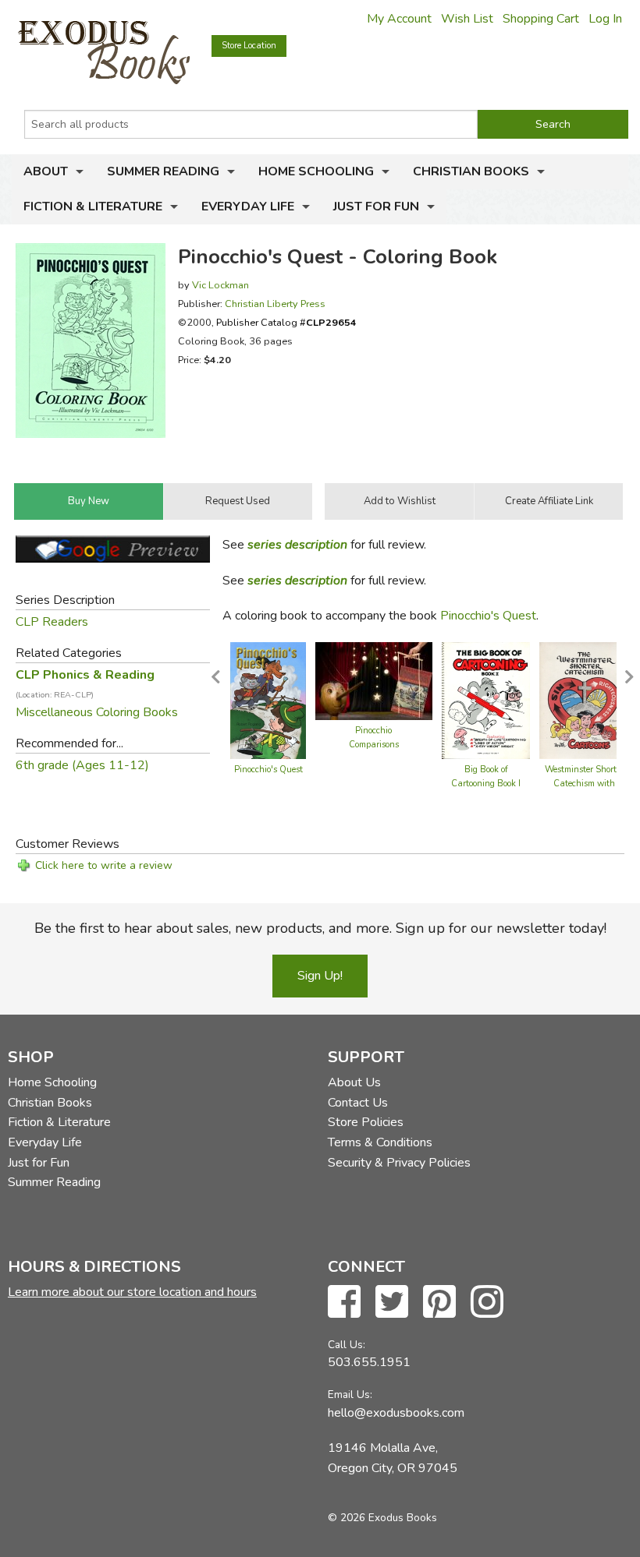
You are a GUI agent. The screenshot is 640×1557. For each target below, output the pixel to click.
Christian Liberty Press (275, 303)
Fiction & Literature (92, 206)
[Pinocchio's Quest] (268, 699)
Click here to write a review (103, 865)
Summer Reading (163, 171)
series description (297, 544)
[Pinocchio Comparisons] (373, 680)
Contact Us (358, 1102)
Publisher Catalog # (286, 322)
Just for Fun (376, 206)
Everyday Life (247, 206)
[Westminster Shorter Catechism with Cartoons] (584, 699)
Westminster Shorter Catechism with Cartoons (584, 783)
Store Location (249, 45)
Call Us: (346, 1344)
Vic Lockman (220, 284)
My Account (399, 18)
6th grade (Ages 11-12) (82, 765)
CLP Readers (52, 621)
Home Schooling (316, 171)
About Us (354, 1082)
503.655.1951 (369, 1362)
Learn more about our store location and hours (132, 1292)
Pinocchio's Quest (488, 615)
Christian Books (471, 171)
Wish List (467, 18)
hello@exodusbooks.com (396, 1412)
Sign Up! (320, 975)
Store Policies (366, 1122)
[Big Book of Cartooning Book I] (486, 699)
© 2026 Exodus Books (382, 1517)
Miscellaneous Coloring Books (97, 712)
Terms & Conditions (380, 1142)
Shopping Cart (541, 18)
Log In (605, 18)
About (45, 171)
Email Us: (350, 1394)
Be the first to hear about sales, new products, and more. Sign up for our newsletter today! (320, 928)
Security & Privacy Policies (399, 1162)
